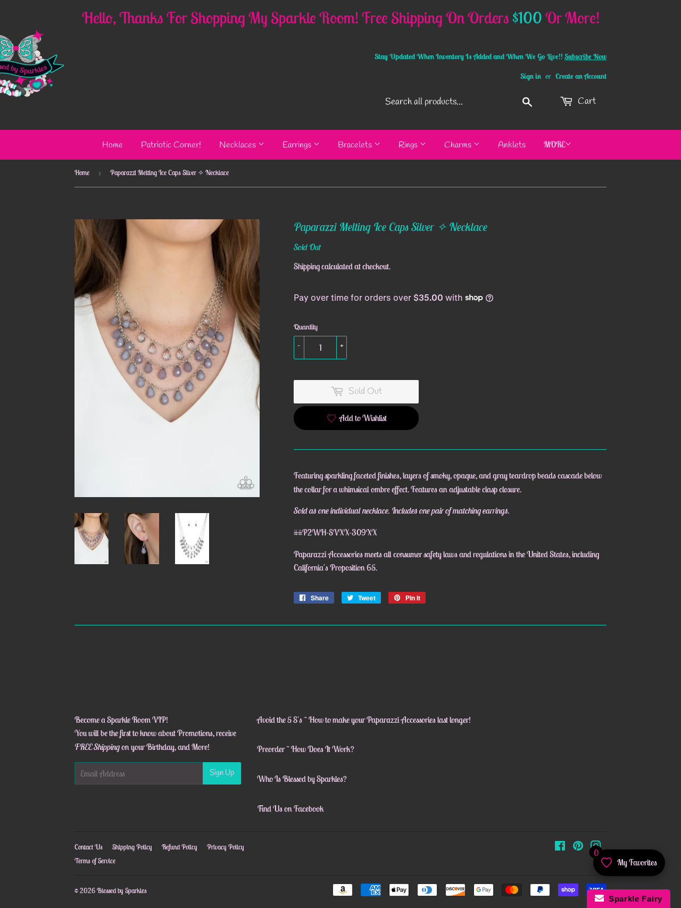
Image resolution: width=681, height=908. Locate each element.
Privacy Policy (225, 847)
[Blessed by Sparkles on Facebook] (560, 846)
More (554, 144)
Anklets (512, 145)
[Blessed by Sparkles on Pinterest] (578, 846)
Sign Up (222, 772)
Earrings (298, 145)
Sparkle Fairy (633, 898)
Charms (459, 145)
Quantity (306, 327)
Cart (586, 101)
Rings (409, 145)
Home (112, 145)
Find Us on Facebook (290, 808)
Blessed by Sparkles (122, 890)
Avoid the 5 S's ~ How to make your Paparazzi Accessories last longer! (364, 719)
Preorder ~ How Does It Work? (305, 749)
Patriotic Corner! (171, 145)
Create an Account (581, 76)
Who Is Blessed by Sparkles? (302, 778)
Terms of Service (94, 860)
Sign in (530, 76)
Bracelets (356, 145)
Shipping (307, 266)
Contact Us (88, 847)
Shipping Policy (132, 847)
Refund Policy (179, 847)
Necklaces (238, 145)
